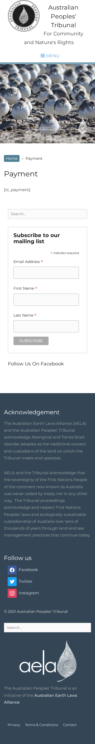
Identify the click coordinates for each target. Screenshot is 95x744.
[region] (47, 103)
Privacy (14, 725)
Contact (70, 725)
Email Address (28, 262)
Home (11, 158)
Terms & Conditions (41, 725)
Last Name (24, 316)
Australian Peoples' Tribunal (63, 16)
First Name (25, 289)
